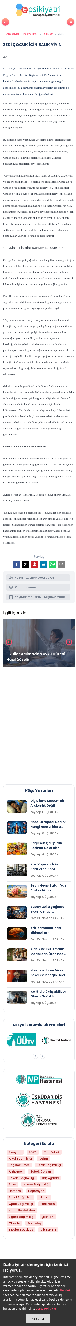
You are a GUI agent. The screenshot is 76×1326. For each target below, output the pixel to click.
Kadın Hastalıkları (22, 1210)
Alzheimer (16, 1171)
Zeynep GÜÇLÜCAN (40, 578)
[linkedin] (43, 564)
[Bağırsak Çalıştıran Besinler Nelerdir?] (17, 848)
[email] (61, 564)
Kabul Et (38, 1319)
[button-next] (42, 1056)
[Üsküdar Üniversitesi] (39, 1120)
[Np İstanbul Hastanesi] (39, 1079)
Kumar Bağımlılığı (36, 1184)
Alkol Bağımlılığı (20, 1159)
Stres (12, 1184)
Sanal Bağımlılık (20, 1197)
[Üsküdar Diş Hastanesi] (39, 1100)
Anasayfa (12, 33)
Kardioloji (34, 1223)
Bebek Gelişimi (40, 1171)
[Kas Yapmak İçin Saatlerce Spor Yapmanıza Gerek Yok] (17, 870)
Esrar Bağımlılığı (49, 1165)
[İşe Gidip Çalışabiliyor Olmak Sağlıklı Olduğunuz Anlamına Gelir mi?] (17, 997)
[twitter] (25, 564)
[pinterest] (34, 564)
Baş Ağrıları (50, 1178)
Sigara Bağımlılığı (21, 1217)
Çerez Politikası (46, 1308)
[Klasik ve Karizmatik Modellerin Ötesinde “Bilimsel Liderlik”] (17, 954)
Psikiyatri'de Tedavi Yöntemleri (30, 33)
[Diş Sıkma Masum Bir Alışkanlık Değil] (17, 806)
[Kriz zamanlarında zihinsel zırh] (17, 933)
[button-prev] (35, 1056)
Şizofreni (48, 1217)
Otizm (43, 1159)
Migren (44, 1197)
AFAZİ (33, 1152)
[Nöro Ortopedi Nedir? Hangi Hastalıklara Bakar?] (17, 827)
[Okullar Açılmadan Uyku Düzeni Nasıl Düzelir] (39, 643)
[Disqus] (39, 724)
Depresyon (36, 1191)
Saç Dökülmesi (19, 1165)
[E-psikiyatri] (38, 10)
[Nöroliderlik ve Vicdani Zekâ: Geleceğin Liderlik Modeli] (17, 976)
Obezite (14, 1223)
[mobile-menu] (70, 22)
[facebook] (16, 564)
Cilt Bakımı (48, 1230)
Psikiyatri (48, 33)
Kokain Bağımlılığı (22, 1178)
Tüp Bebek (52, 1152)
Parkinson (47, 1204)
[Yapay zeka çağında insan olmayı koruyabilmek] (17, 912)
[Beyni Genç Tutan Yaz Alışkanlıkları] (17, 891)
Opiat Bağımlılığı (21, 1204)
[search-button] (5, 22)
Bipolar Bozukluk (21, 1230)
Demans (15, 1191)
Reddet (65, 1290)
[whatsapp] (52, 564)
